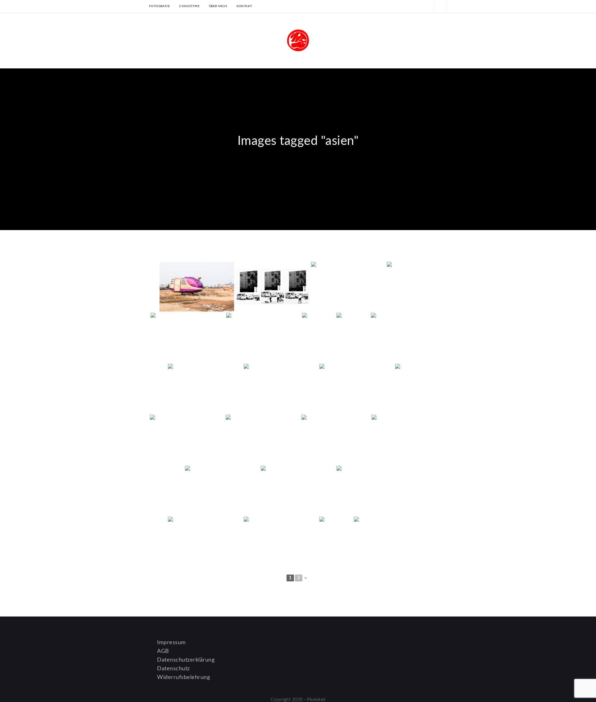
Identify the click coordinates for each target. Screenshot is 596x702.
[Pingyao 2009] (411, 287)
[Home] (298, 161)
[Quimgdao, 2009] (272, 286)
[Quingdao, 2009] (197, 287)
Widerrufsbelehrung (183, 677)
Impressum (171, 642)
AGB (163, 651)
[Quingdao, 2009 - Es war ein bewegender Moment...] (188, 338)
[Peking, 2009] (263, 338)
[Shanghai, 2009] (353, 338)
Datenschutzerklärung (185, 660)
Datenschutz (173, 669)
